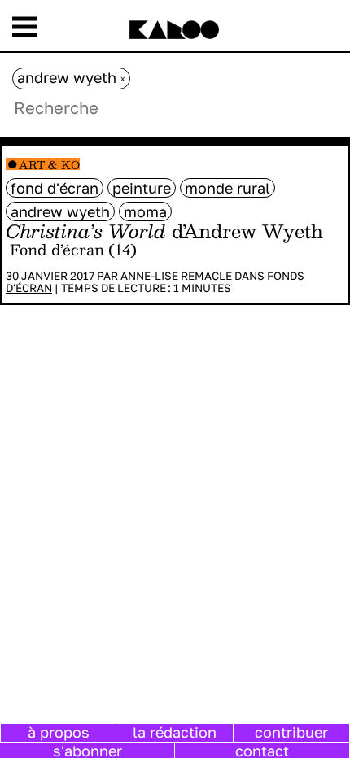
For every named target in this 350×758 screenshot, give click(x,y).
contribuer (291, 732)
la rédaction (175, 732)
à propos (59, 732)
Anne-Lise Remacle (176, 275)
